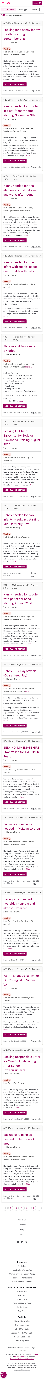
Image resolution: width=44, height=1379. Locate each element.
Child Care (22, 1299)
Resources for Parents (22, 1277)
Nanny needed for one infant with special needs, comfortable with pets (20, 266)
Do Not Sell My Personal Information (22, 1359)
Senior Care (22, 1307)
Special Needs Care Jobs (22, 1333)
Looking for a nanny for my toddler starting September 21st (21, 34)
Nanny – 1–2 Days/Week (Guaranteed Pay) (19, 673)
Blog (22, 1229)
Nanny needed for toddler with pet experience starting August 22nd (21, 599)
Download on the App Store (22, 1252)
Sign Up (37, 3)
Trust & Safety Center (22, 1270)
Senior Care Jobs (22, 1336)
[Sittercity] (8, 2)
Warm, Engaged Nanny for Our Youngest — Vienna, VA (21, 980)
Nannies (22, 1295)
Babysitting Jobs (22, 1321)
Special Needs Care (22, 1303)
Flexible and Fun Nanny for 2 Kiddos (21, 348)
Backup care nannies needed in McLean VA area (21, 826)
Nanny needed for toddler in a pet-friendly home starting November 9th (21, 110)
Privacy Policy (18, 1356)
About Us (22, 1219)
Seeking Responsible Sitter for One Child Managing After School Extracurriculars (21, 1063)
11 (33, 1208)
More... (28, 367)
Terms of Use (33, 1354)
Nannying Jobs (22, 1325)
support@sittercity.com (22, 1370)
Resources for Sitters (22, 1281)
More (18, 79)
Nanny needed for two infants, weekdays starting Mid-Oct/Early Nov (21, 519)
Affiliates (22, 1266)
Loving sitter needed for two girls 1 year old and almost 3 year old (19, 903)
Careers (22, 1224)
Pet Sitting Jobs (22, 1340)
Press (22, 1234)
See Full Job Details (15, 84)
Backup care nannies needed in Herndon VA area (18, 1139)
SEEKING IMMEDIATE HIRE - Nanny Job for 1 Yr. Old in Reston (21, 752)
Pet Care (22, 1311)
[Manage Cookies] (3, 1375)
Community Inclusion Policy (22, 1274)
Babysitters (22, 1291)
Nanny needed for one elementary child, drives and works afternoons (20, 190)
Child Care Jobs (22, 1329)
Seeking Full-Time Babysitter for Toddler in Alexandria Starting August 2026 (21, 437)
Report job (36, 90)
